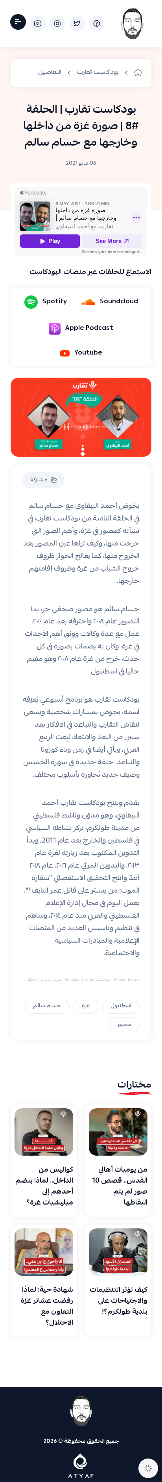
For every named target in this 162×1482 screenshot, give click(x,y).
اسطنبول (120, 1006)
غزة (86, 1006)
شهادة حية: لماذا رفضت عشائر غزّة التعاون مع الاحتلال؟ (46, 1307)
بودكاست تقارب (97, 72)
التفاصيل (49, 72)
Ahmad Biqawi (127, 979)
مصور (124, 1025)
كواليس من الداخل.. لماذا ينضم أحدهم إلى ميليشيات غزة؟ (44, 1187)
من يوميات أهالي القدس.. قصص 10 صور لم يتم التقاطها (119, 1187)
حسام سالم (47, 1006)
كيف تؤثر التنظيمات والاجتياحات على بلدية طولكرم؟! (118, 1301)
